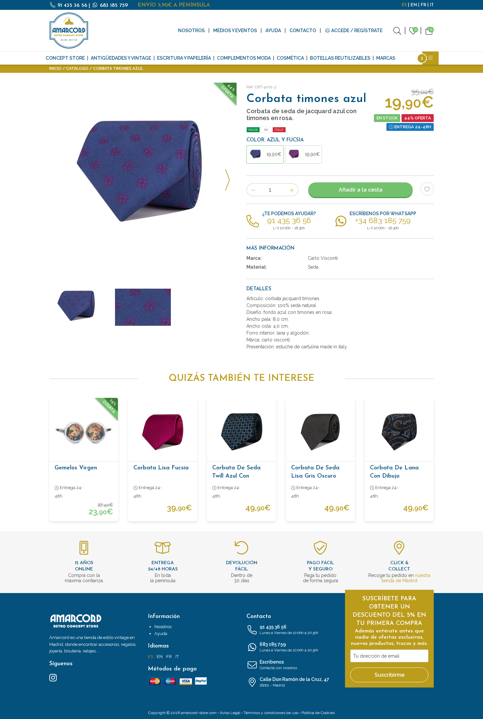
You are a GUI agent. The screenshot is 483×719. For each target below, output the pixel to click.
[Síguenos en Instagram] (53, 677)
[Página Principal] (69, 30)
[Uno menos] (252, 189)
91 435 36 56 (72, 5)
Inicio (55, 68)
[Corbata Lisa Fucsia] (162, 432)
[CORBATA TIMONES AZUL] (143, 176)
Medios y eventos (235, 30)
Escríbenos (278, 664)
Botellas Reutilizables (340, 58)
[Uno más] (292, 189)
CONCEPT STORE (65, 58)
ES (404, 5)
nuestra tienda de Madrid (405, 578)
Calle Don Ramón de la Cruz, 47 (294, 682)
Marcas (385, 58)
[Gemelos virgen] (84, 432)
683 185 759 (113, 5)
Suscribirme (389, 675)
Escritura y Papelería (184, 58)
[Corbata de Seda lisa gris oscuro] (320, 432)
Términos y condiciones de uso (270, 712)
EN (413, 5)
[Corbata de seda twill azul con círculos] (241, 432)
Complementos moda (244, 58)
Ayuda (273, 30)
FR (423, 5)
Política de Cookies (318, 712)
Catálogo (77, 68)
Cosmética (290, 58)
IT (432, 5)
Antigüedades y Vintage (121, 58)
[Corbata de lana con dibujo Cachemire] (399, 432)
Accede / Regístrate (356, 30)
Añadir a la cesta (360, 190)
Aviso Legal (230, 712)
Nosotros (191, 30)
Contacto (302, 30)
